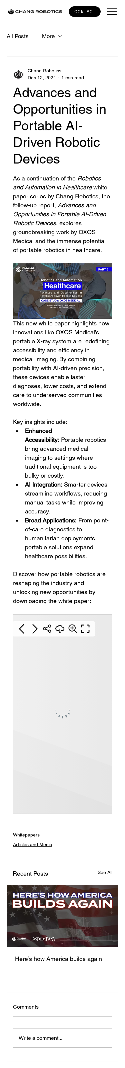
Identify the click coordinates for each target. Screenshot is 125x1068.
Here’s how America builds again (58, 958)
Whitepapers (26, 834)
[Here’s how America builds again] (62, 916)
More (48, 36)
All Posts (18, 36)
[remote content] (62, 714)
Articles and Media (32, 844)
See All (105, 872)
